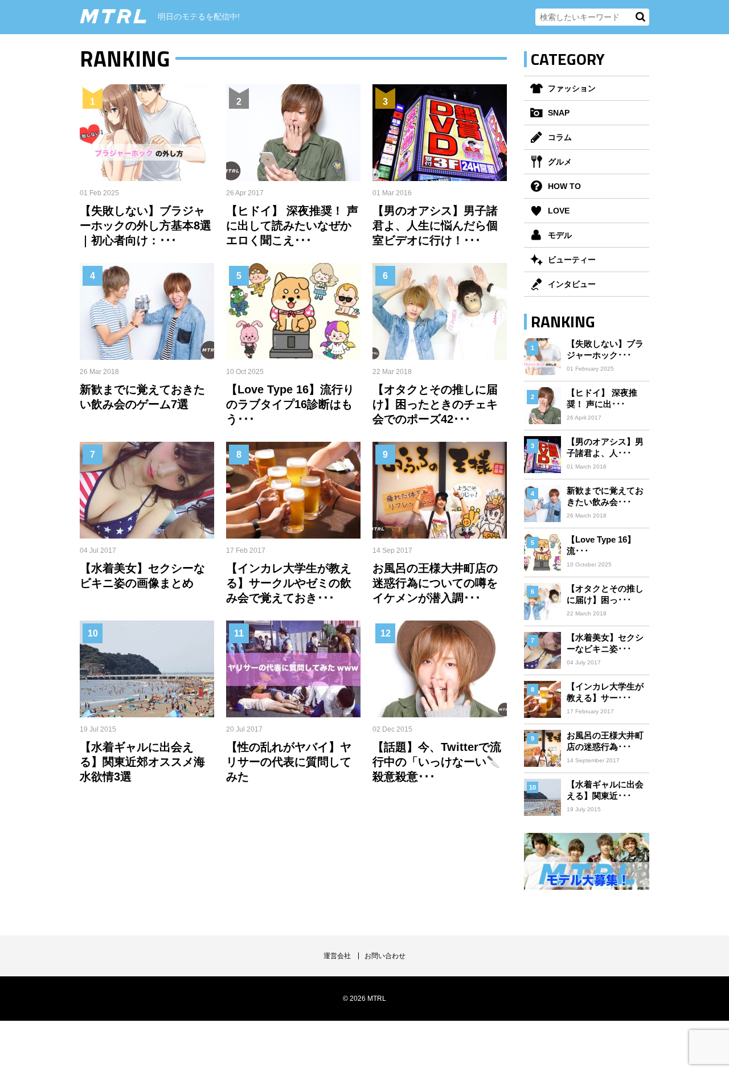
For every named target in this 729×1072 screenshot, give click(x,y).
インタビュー (572, 284)
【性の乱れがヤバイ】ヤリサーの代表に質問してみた (288, 762)
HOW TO (564, 186)
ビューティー (572, 259)
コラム (560, 137)
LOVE (559, 210)
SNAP (559, 112)
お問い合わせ (385, 956)
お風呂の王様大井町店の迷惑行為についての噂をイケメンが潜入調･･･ (435, 583)
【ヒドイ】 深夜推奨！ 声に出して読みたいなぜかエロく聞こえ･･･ (292, 225)
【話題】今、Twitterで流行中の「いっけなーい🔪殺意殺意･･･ (436, 762)
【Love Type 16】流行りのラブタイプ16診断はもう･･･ (290, 404)
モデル (560, 235)
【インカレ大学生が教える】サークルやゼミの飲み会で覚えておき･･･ (288, 583)
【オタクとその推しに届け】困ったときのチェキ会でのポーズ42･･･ (435, 404)
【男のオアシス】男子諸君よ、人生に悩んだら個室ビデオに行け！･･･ (435, 225)
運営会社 (337, 956)
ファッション (572, 88)
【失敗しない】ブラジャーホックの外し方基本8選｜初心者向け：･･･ (145, 225)
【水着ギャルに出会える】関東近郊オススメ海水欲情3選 (142, 762)
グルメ (560, 161)
